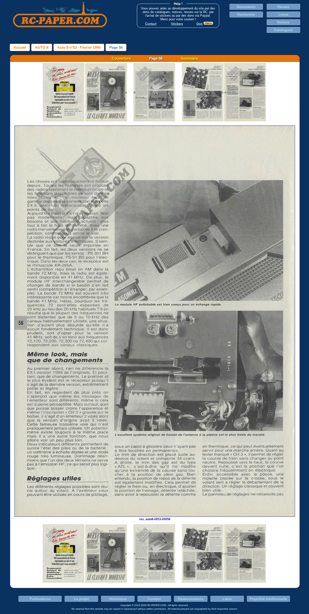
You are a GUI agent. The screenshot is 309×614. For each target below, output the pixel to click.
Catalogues (283, 30)
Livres (283, 14)
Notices (283, 22)
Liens (227, 599)
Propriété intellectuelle (268, 599)
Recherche (246, 14)
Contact (154, 599)
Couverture (121, 58)
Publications (40, 599)
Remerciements (191, 599)
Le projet (81, 599)
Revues (283, 7)
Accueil (20, 47)
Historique (117, 599)
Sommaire (189, 58)
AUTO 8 (41, 47)
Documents (246, 7)
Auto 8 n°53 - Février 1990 (78, 47)
